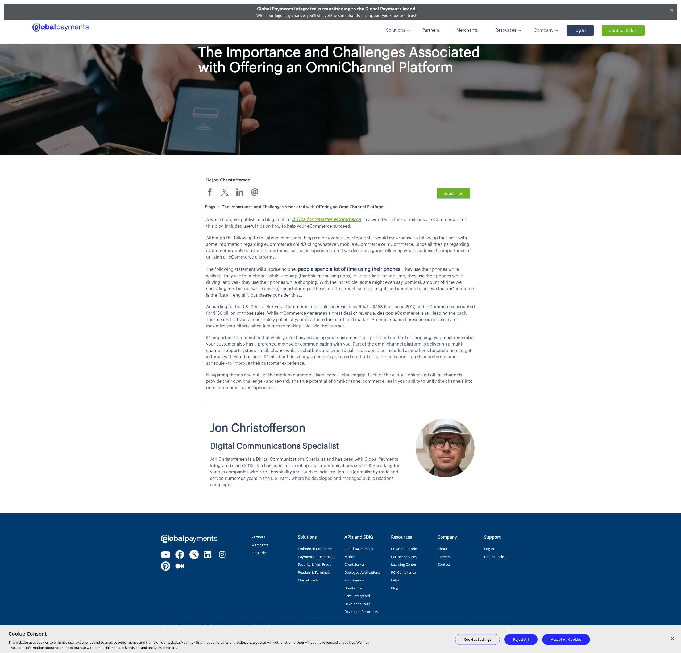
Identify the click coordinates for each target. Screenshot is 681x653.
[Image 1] (189, 539)
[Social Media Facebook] (179, 554)
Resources (505, 30)
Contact (444, 564)
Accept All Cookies (566, 639)
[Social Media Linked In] (208, 554)
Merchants (467, 30)
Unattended (354, 588)
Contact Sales (622, 30)
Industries (259, 552)
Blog (394, 588)
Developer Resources (361, 611)
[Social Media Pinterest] (165, 566)
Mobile (349, 556)
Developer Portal (357, 603)
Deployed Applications (362, 572)
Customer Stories (404, 548)
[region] (340, 639)
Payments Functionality (316, 556)
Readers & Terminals (314, 572)
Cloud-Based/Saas (358, 548)
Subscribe (453, 193)
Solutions (395, 30)
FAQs (395, 580)
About (442, 548)
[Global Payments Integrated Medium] (179, 566)
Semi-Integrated (357, 595)
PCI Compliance (403, 572)
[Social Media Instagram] (222, 554)
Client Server (354, 564)
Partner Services (404, 556)
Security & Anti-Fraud (314, 564)
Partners (430, 30)
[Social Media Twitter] (194, 554)
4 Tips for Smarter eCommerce (326, 219)
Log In (579, 30)
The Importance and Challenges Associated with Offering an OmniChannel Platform (303, 206)
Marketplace (308, 580)
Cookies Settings (477, 639)
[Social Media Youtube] (165, 554)
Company (543, 30)
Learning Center (403, 564)
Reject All (521, 639)
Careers (444, 556)
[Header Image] (85, 27)
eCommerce (354, 580)
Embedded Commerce (315, 548)
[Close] (672, 638)
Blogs (210, 206)
